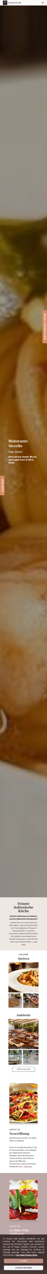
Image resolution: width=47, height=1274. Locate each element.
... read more (27, 1166)
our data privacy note (26, 1255)
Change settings (23, 1268)
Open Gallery (23, 1069)
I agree (23, 1261)
